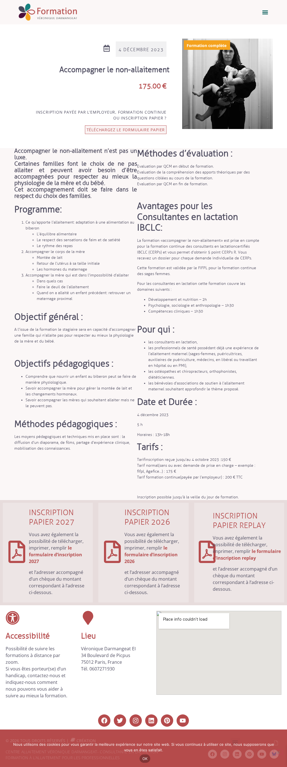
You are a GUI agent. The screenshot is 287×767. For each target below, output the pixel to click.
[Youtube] (183, 720)
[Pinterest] (167, 720)
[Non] (278, 751)
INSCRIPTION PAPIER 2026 (147, 517)
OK (145, 758)
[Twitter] (120, 720)
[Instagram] (135, 720)
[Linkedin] (151, 720)
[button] (265, 12)
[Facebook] (104, 720)
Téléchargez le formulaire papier (126, 129)
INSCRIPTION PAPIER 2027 (52, 517)
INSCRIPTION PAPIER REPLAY (239, 520)
